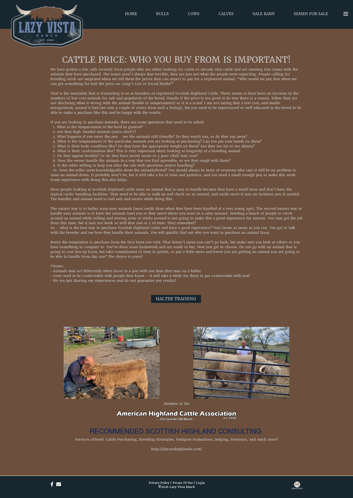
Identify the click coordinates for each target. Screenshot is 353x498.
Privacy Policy (159, 483)
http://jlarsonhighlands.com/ (176, 449)
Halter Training (176, 298)
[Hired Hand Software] (297, 488)
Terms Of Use (182, 483)
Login (200, 483)
